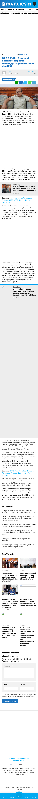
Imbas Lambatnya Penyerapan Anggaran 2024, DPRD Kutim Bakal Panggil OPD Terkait (17, 200)
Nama (6, 685)
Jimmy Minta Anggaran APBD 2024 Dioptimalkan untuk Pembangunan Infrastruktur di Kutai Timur (24, 292)
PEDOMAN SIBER (23, 759)
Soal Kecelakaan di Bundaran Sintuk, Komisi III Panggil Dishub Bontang (28, 576)
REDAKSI (11, 759)
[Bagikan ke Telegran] (34, 83)
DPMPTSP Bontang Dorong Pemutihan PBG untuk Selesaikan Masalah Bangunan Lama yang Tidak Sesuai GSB (18, 519)
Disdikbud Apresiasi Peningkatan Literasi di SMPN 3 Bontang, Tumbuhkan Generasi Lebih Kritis (18, 533)
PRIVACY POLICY (19, 761)
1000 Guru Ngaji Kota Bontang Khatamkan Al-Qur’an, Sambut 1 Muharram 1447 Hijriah (9, 632)
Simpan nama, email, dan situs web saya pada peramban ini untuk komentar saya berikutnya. (19, 696)
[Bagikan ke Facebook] (21, 83)
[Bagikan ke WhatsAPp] (30, 83)
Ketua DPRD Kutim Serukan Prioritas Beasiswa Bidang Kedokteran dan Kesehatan (24, 189)
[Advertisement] (19, 34)
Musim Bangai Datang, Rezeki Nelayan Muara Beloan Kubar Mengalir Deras (18, 546)
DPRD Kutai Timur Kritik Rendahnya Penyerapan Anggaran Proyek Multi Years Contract (18, 473)
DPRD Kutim (23, 55)
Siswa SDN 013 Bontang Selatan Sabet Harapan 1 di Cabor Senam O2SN (28, 602)
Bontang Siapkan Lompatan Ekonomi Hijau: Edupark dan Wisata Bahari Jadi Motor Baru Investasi (10, 604)
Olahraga (20, 9)
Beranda (5, 55)
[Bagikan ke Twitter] (25, 83)
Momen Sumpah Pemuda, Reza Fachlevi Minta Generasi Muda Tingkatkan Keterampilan (19, 526)
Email (22, 685)
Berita (3, 9)
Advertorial (13, 55)
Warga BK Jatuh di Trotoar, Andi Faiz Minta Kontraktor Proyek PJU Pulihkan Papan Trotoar (18, 512)
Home (3, 797)
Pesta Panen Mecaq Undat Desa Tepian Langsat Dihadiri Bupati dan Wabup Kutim (10, 577)
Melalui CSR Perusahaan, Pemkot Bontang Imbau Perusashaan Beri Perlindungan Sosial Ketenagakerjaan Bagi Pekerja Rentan (27, 636)
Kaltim (11, 9)
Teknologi (30, 9)
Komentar (8, 666)
